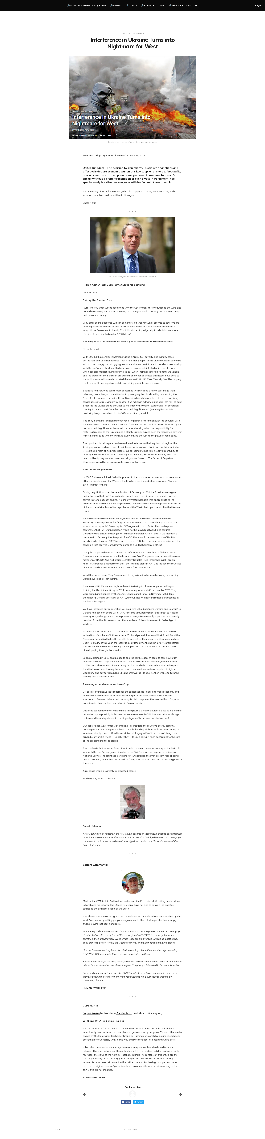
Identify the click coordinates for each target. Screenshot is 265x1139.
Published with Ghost (132, 1129)
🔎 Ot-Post (116, 5)
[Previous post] (84, 1095)
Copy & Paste (91, 1013)
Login (258, 5)
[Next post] (180, 1095)
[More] (196, 5)
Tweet (140, 1102)
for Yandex (123, 1013)
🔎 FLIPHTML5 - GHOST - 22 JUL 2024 (86, 5)
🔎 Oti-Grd (131, 5)
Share (127, 1102)
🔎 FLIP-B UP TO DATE (152, 5)
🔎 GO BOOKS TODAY (180, 5)
